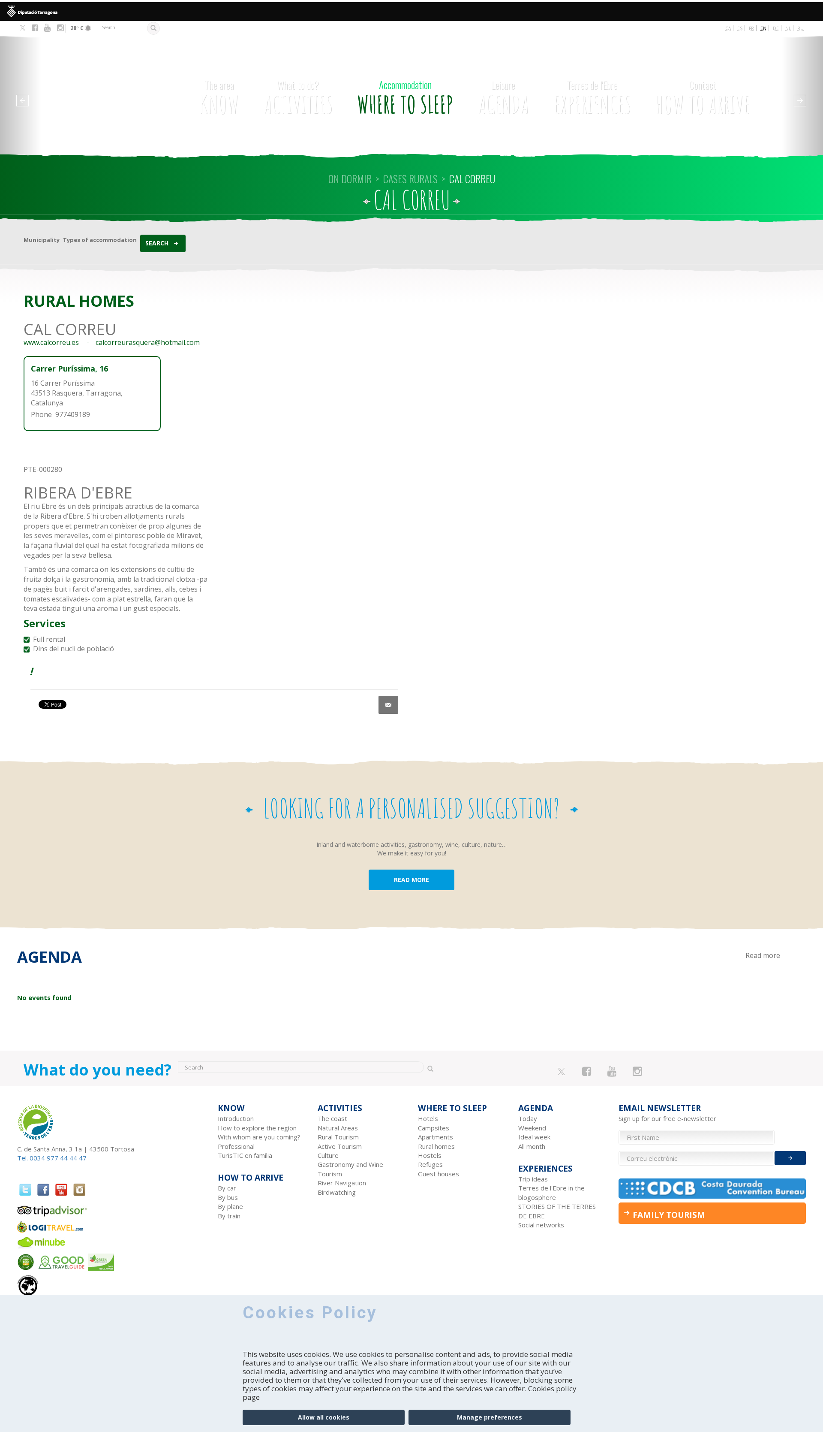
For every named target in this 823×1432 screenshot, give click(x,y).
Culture (328, 1155)
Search (156, 243)
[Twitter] (22, 28)
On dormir (350, 178)
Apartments (435, 1137)
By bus (228, 1197)
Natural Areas (338, 1128)
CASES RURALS (410, 178)
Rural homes (436, 1146)
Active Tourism (340, 1146)
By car (227, 1188)
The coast (332, 1118)
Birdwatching (337, 1192)
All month (531, 1146)
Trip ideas (533, 1179)
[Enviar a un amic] (388, 705)
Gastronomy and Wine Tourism (350, 1169)
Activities (298, 98)
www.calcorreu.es (51, 342)
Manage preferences (489, 1417)
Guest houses (438, 1173)
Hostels (430, 1155)
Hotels (428, 1118)
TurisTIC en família (245, 1155)
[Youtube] (47, 28)
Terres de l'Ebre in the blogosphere (551, 1192)
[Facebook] (35, 28)
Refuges (430, 1164)
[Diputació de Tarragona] (411, 11)
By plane (230, 1206)
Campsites (433, 1128)
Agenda (503, 98)
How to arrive (702, 98)
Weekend (532, 1128)
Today (527, 1118)
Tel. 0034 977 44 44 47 (52, 1158)
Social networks (541, 1225)
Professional (236, 1146)
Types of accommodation (100, 240)
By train (229, 1215)
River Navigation (342, 1182)
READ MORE (411, 880)
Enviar (790, 1158)
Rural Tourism (338, 1137)
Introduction (236, 1118)
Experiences (592, 98)
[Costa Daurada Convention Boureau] (712, 1188)
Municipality (42, 240)
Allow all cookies (323, 1417)
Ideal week (534, 1137)
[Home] (96, 85)
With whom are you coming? (259, 1137)
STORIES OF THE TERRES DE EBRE (557, 1211)
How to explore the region (257, 1128)
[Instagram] (60, 28)
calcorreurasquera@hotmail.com (148, 342)
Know (219, 98)
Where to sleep (405, 98)
